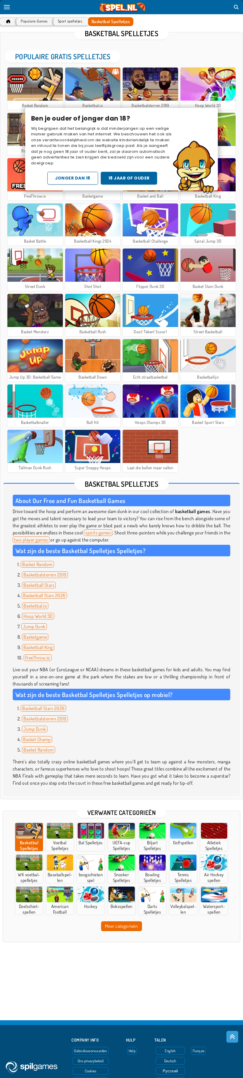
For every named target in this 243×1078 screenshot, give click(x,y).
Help (132, 1050)
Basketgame (35, 637)
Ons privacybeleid (90, 1060)
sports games (98, 533)
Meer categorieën (121, 926)
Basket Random (37, 564)
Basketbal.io (35, 606)
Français (199, 1050)
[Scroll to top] (232, 1037)
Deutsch (170, 1060)
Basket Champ (37, 739)
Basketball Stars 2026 (44, 595)
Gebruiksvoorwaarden (90, 1050)
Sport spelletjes (70, 21)
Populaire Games (34, 21)
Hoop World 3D (37, 616)
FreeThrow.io (37, 658)
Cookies (91, 1071)
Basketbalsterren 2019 (44, 575)
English (170, 1050)
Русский (170, 1071)
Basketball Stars (38, 585)
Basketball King (37, 647)
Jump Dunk (34, 626)
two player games (31, 540)
